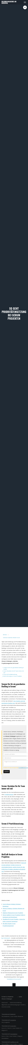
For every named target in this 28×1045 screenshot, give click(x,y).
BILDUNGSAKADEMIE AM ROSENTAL (9, 2)
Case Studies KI (17, 1028)
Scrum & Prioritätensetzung (10, 674)
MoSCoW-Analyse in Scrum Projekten (13, 676)
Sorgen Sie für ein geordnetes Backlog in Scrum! (14, 668)
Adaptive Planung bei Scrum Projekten (13, 913)
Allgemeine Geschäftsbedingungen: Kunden (13, 1004)
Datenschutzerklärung (16, 1002)
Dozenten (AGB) (6, 1007)
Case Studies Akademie (17, 1016)
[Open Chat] (25, 7)
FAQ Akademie (5, 1016)
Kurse (3, 1036)
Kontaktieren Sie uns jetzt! (14, 979)
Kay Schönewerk (5, 938)
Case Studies (13, 1036)
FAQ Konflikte (5, 1044)
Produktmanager (8, 794)
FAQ (7, 1036)
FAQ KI (9, 1028)
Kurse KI (4, 1028)
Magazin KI (4, 1030)
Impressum (5, 1002)
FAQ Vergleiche (6, 1022)
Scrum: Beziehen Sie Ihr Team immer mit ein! (14, 671)
